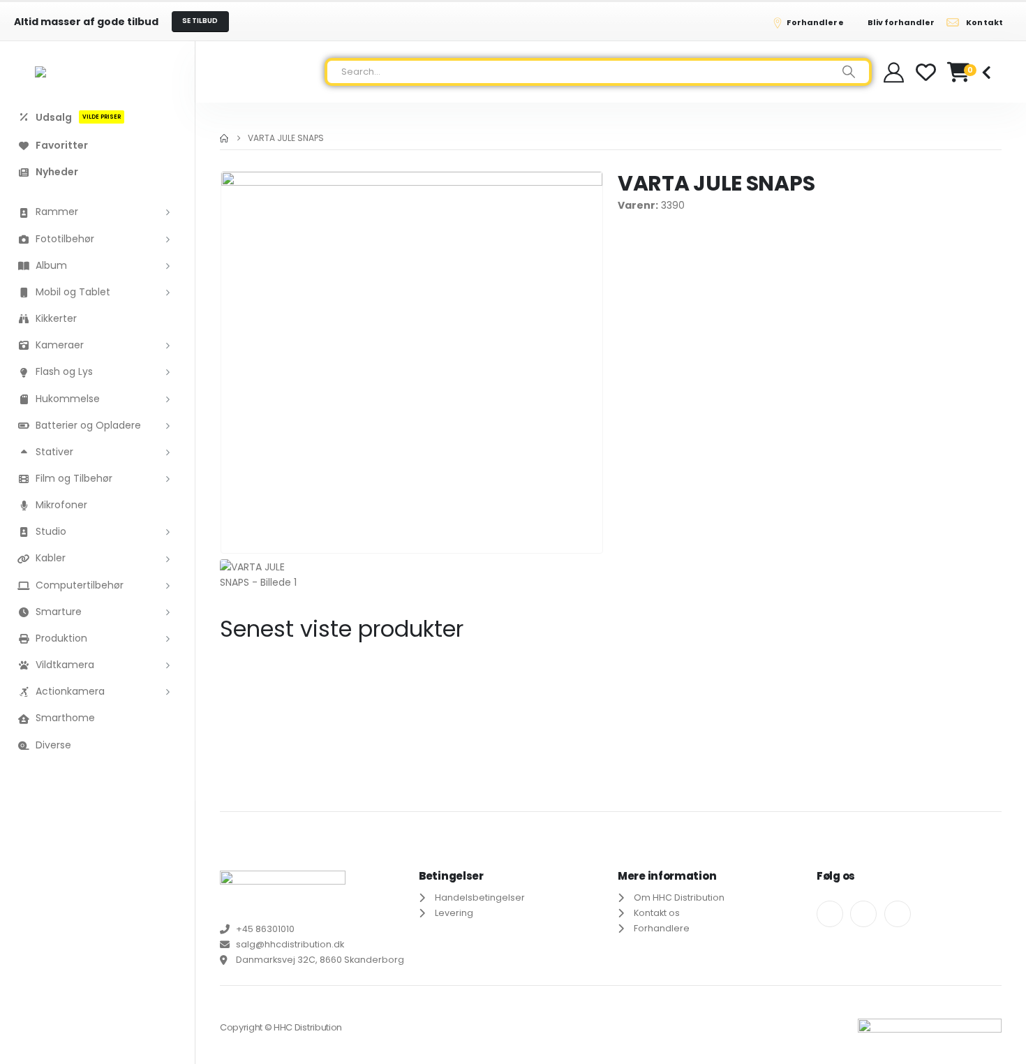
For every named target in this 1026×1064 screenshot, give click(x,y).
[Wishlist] (926, 72)
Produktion (61, 638)
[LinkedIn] (897, 914)
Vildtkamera (65, 665)
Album (51, 265)
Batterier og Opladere (88, 425)
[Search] (848, 72)
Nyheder (57, 172)
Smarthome (65, 718)
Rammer (57, 212)
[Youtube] (863, 914)
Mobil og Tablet (73, 292)
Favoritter (62, 145)
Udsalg (78, 117)
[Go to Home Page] (224, 138)
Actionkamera (70, 691)
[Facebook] (830, 914)
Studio (51, 531)
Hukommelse (68, 399)
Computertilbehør (80, 585)
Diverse (53, 745)
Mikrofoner (61, 505)
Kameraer (60, 345)
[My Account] (894, 72)
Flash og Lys (64, 371)
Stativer (54, 452)
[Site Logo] (98, 71)
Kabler (51, 558)
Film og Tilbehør (74, 478)
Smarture (59, 612)
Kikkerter (56, 318)
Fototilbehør (65, 239)
